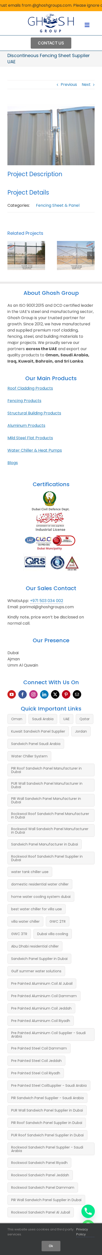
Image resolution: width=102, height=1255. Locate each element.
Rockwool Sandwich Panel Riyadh (39, 1162)
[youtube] (11, 694)
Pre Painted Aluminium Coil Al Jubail (42, 983)
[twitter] (55, 694)
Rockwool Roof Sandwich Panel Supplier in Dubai (47, 858)
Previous (69, 84)
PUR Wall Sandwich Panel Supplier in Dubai (47, 1110)
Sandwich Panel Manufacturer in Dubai (44, 844)
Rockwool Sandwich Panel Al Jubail (40, 1212)
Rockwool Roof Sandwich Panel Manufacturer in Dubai (50, 815)
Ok (51, 1246)
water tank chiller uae (30, 871)
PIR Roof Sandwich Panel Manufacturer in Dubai (46, 770)
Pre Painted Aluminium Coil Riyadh (40, 1020)
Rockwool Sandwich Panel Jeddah (40, 1175)
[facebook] (22, 694)
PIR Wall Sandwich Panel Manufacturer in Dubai (46, 800)
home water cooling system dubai (41, 896)
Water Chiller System (29, 756)
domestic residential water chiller (40, 884)
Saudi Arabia (42, 718)
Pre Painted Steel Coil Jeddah (36, 1060)
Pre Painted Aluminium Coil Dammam (44, 995)
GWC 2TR (58, 921)
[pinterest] (66, 694)
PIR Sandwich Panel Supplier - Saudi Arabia (47, 1097)
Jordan (81, 731)
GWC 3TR (19, 933)
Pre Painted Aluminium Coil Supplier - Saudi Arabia (48, 1034)
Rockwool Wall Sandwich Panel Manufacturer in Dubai (49, 830)
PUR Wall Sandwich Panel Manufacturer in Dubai (46, 785)
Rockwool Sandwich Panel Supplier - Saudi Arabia (47, 1149)
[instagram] (33, 694)
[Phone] (88, 1211)
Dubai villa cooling (52, 933)
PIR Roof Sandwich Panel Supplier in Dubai (46, 1122)
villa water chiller (25, 921)
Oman (16, 718)
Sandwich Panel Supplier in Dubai (39, 958)
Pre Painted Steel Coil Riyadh (35, 1073)
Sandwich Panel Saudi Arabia (35, 743)
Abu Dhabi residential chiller (35, 946)
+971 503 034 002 (46, 601)
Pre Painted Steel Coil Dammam (39, 1048)
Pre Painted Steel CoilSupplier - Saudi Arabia (49, 1085)
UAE (66, 718)
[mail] (77, 694)
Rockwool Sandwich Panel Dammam (42, 1187)
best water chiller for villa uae (36, 909)
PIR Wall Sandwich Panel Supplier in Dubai (46, 1199)
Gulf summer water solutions (36, 971)
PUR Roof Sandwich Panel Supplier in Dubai (47, 1135)
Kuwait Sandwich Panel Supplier (38, 731)
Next (86, 84)
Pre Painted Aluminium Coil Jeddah (41, 1008)
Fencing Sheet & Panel (57, 205)
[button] (11, 255)
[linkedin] (44, 694)
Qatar (84, 718)
